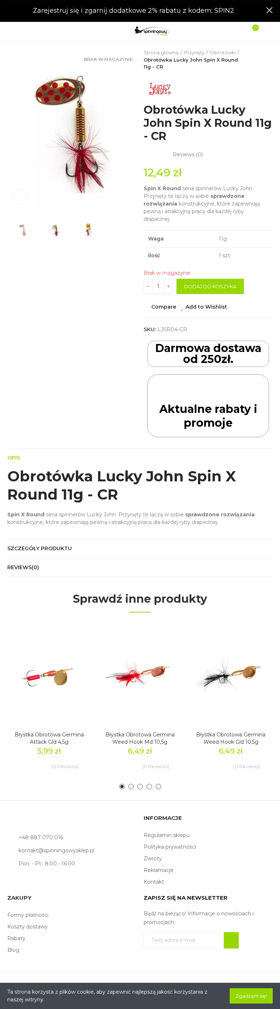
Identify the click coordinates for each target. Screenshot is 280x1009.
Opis (13, 457)
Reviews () (188, 154)
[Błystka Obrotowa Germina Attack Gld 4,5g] (49, 674)
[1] (231, 940)
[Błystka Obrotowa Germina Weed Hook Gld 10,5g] (231, 674)
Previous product (249, 59)
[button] (14, 129)
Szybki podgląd (72, 663)
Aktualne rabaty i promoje (208, 416)
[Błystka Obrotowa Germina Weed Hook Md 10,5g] (140, 674)
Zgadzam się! (251, 996)
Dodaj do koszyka (210, 286)
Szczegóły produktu (39, 548)
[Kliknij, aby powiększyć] (20, 196)
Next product (267, 59)
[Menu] (15, 32)
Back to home (258, 59)
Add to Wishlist (206, 307)
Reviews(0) (23, 567)
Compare (163, 307)
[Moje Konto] (265, 32)
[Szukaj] (27, 31)
